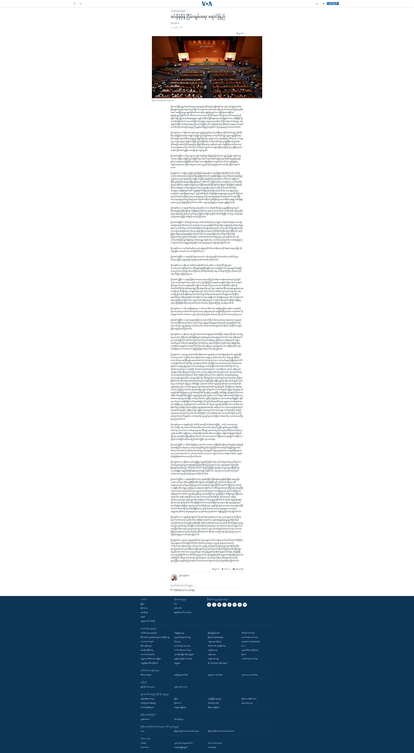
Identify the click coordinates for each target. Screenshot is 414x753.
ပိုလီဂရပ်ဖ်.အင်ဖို (213, 703)
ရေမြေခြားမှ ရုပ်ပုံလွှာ (214, 699)
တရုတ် (143, 617)
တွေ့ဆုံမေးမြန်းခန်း (180, 707)
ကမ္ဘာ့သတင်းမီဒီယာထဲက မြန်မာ (151, 659)
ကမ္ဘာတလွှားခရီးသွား (214, 641)
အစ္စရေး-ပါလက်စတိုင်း (148, 621)
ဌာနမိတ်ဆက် (145, 719)
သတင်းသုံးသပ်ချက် (178, 11)
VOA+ (143, 731)
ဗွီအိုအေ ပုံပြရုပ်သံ (214, 707)
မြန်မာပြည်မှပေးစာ (214, 633)
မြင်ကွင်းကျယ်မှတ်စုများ (215, 637)
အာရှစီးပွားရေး (212, 650)
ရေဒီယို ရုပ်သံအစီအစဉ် (148, 703)
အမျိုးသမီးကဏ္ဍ (213, 659)
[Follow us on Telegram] (229, 605)
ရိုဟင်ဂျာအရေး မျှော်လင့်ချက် (217, 663)
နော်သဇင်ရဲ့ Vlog (247, 703)
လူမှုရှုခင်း (177, 663)
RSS (175, 604)
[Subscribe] (245, 605)
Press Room (145, 747)
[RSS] (235, 605)
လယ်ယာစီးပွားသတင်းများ (182, 650)
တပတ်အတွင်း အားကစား (182, 646)
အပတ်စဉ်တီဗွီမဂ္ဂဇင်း (147, 707)
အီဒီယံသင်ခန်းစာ (146, 675)
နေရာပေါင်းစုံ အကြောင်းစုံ (250, 650)
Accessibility (212, 747)
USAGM (143, 743)
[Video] (323, 4)
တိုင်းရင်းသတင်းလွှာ (248, 633)
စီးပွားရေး (177, 641)
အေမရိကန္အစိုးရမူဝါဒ (180, 747)
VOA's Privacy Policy (215, 743)
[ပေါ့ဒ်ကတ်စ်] (240, 605)
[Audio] (317, 4)
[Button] (239, 33)
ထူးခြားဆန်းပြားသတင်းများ (183, 659)
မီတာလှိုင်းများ (178, 719)
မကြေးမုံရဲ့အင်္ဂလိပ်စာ (181, 675)
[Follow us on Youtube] (219, 605)
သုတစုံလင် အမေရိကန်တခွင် (251, 641)
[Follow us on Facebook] (209, 605)
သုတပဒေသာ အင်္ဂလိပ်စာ (250, 675)
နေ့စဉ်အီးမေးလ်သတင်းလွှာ (182, 612)
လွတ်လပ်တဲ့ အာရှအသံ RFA (183, 743)
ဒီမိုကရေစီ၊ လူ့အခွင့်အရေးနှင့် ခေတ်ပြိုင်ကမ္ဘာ (155, 637)
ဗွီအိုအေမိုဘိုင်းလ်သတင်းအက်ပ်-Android (221, 731)
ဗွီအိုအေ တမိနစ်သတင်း (249, 699)
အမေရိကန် (144, 612)
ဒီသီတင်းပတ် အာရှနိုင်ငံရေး (217, 646)
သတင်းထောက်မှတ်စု (147, 654)
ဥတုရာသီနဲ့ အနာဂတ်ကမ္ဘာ (182, 637)
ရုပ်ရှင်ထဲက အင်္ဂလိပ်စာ (215, 675)
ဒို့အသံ (244, 654)
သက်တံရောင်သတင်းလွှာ (250, 659)
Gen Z (244, 646)
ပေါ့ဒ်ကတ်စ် (178, 608)
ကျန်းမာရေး (212, 654)
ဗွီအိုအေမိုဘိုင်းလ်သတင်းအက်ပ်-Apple (186, 731)
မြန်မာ (142, 604)
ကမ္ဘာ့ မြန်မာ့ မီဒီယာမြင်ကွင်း (149, 663)
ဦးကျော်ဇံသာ (175, 23)
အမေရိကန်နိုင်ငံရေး (147, 650)
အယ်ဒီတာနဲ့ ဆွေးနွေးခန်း (149, 633)
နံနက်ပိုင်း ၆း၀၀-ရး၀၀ (148, 687)
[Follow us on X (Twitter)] (214, 605)
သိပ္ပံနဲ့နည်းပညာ (179, 633)
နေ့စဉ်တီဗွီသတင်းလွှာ (147, 699)
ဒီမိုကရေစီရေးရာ (146, 646)
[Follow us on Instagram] (224, 605)
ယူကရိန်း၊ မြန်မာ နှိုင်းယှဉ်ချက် (184, 654)
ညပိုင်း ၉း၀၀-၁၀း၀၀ (180, 687)
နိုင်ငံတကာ (144, 608)
